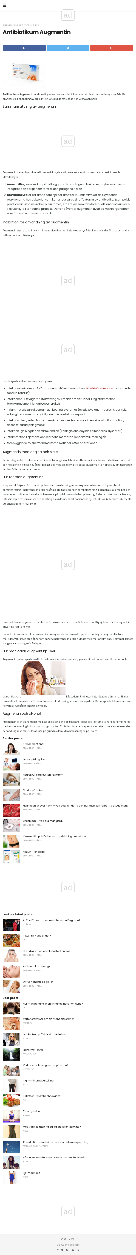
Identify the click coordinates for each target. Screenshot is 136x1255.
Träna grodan (31, 1111)
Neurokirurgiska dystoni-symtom (43, 775)
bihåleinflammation (99, 388)
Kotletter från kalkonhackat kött (43, 1096)
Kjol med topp (31, 1173)
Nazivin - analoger (34, 852)
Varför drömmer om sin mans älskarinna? (49, 1019)
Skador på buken (33, 790)
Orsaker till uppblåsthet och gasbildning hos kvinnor (55, 836)
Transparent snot (33, 744)
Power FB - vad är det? (37, 935)
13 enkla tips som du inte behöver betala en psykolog (55, 1142)
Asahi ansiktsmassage (36, 966)
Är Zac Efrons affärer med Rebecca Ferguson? (51, 920)
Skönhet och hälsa (12, 24)
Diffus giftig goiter (34, 759)
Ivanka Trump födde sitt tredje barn (45, 1034)
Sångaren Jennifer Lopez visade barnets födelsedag (55, 1157)
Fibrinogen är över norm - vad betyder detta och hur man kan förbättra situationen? (75, 805)
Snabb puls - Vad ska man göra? (43, 821)
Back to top (68, 1238)
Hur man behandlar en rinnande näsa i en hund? (53, 1003)
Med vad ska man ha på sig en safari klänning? (52, 1127)
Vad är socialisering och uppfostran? (45, 1065)
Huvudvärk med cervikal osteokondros (46, 951)
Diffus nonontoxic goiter (38, 982)
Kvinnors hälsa (31, 24)
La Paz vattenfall (33, 1050)
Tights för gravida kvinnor (38, 1080)
